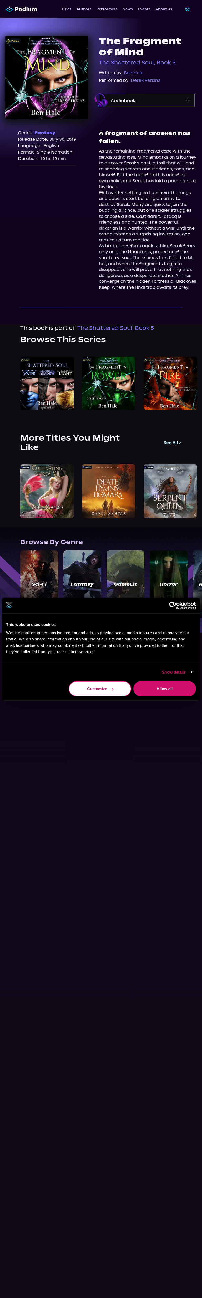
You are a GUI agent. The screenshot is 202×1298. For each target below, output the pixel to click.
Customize (97, 688)
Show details (174, 672)
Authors (84, 9)
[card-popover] (47, 383)
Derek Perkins (145, 80)
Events (144, 9)
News (128, 9)
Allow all (164, 688)
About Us (163, 9)
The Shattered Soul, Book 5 (137, 62)
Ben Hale (133, 72)
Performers (107, 9)
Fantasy (44, 132)
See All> (173, 443)
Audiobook (123, 100)
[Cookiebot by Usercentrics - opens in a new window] (173, 605)
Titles (66, 9)
